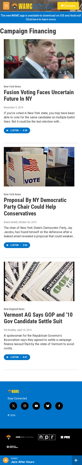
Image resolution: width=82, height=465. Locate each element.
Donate (69, 5)
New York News (12, 86)
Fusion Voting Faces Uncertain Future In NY (39, 95)
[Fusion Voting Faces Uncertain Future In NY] (39, 59)
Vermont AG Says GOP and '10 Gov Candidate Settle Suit (38, 318)
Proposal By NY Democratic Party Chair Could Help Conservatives (35, 207)
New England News (14, 309)
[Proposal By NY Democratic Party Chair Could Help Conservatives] (39, 166)
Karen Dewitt (10, 222)
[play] (5, 460)
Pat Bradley (10, 329)
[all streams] (77, 460)
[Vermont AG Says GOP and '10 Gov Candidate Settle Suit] (39, 281)
